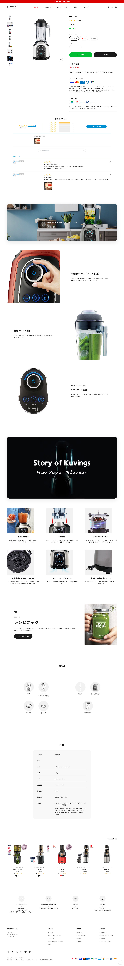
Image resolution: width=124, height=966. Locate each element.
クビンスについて (81, 935)
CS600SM (84, 869)
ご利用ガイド (102, 932)
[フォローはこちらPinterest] (21, 952)
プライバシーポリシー (105, 941)
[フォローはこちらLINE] (30, 952)
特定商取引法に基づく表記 (106, 935)
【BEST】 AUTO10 (17, 869)
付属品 (49, 944)
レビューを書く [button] (96, 127)
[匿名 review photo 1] (48, 186)
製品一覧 (36, 7)
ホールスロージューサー (54, 935)
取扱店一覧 (79, 932)
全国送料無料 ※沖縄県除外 (62, 2)
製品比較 (79, 941)
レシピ (57, 7)
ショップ (86, 7)
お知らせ (79, 938)
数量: (70, 43)
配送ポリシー (35, 959)
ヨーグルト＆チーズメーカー (55, 941)
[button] (73, 20)
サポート (66, 7)
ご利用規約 (102, 938)
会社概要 (76, 7)
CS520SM (106, 869)
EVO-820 (62, 869)
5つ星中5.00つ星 (32, 126)
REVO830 (39, 869)
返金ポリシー (10, 959)
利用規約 (29, 959)
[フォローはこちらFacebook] (8, 952)
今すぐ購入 (105, 55)
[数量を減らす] (71, 47)
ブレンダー (51, 938)
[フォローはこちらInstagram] (17, 952)
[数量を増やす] (78, 47)
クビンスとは (47, 7)
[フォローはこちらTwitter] (12, 952)
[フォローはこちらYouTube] (25, 952)
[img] (48, 162)
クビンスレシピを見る (23, 636)
